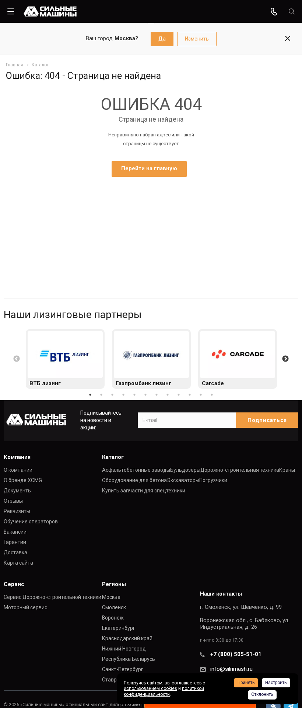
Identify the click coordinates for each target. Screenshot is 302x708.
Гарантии (15, 542)
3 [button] (112, 394)
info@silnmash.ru (231, 669)
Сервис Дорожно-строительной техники (52, 597)
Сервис (14, 584)
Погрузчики (213, 480)
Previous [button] (16, 359)
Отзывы (13, 501)
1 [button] (90, 394)
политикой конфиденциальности (164, 691)
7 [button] (156, 394)
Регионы (114, 584)
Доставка (15, 552)
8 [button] (167, 394)
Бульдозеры (185, 470)
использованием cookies (150, 688)
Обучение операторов (31, 521)
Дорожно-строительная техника (239, 470)
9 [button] (178, 394)
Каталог (113, 457)
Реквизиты (17, 511)
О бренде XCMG (23, 480)
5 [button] (134, 394)
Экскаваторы (183, 480)
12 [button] (211, 394)
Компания (17, 457)
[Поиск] (292, 11)
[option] (65, 359)
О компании (18, 470)
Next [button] (285, 359)
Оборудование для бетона (134, 480)
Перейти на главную (149, 168)
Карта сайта (18, 563)
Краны (287, 470)
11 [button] (200, 394)
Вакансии (15, 532)
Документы (18, 490)
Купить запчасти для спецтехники (143, 490)
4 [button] (123, 394)
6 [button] (145, 394)
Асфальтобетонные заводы (136, 470)
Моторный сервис (25, 607)
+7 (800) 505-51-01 (235, 654)
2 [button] (101, 394)
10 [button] (189, 394)
